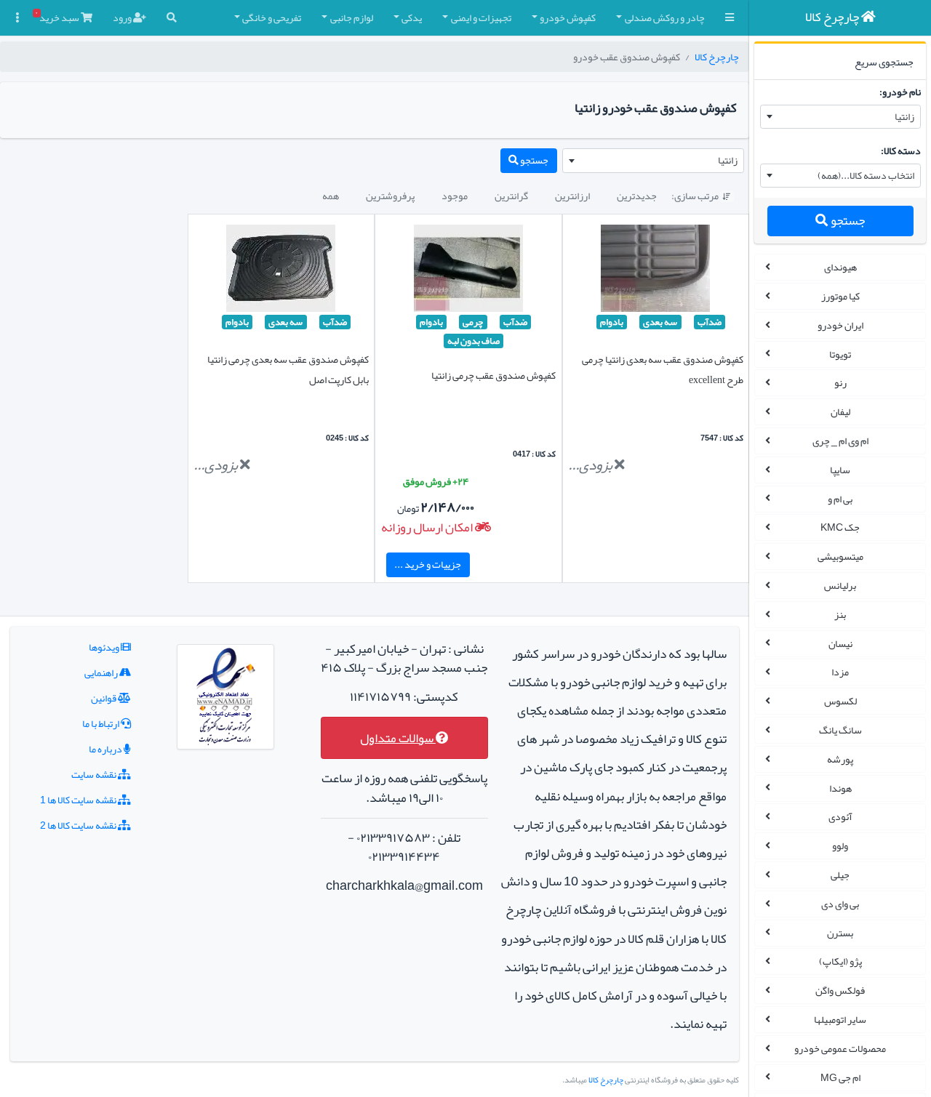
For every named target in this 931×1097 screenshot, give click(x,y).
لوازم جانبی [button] (351, 17)
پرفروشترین (390, 195)
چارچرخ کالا (717, 57)
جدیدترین (637, 195)
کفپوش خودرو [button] (568, 17)
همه (330, 195)
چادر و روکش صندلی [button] (665, 17)
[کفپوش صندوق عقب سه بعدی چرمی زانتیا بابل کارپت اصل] (280, 271)
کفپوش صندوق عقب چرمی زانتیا (493, 375)
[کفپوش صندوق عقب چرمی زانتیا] (468, 271)
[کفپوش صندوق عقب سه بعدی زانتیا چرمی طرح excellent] (655, 271)
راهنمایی (101, 672)
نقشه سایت (94, 774)
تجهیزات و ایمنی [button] (481, 17)
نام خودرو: (900, 91)
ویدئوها (105, 647)
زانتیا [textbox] (904, 116)
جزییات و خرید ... (427, 564)
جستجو (846, 220)
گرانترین (511, 195)
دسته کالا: (901, 150)
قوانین (104, 698)
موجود (454, 195)
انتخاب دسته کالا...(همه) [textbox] (866, 175)
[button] (729, 18)
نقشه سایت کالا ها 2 (79, 825)
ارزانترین (572, 195)
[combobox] (840, 117)
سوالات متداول (398, 738)
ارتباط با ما (101, 723)
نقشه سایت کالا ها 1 (79, 799)
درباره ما (106, 749)
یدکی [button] (411, 17)
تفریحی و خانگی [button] (271, 17)
